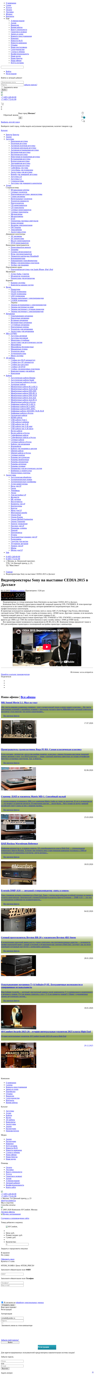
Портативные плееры (20, 327)
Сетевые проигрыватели (21, 210)
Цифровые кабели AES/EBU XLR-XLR (27, 411)
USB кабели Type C (19, 420)
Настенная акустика (19, 154)
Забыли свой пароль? (10, 1340)
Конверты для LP (18, 504)
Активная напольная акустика (23, 148)
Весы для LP (16, 486)
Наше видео (16, 56)
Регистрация (11, 74)
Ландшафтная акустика (20, 163)
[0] (2, 105)
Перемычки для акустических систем (26, 468)
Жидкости (15, 497)
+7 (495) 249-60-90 (8, 97)
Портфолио (10, 1091)
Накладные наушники (20, 318)
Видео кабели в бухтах (20, 433)
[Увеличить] (13, 600)
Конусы (14, 508)
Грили (13, 488)
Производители (12, 1131)
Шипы (13, 548)
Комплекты (10, 1122)
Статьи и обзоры (18, 52)
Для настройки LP (18, 495)
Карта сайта (11, 1187)
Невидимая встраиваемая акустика (25, 157)
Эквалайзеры (16, 230)
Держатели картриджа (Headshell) (25, 256)
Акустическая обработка (21, 477)
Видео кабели (16, 431)
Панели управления (19, 524)
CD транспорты (17, 207)
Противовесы (16, 532)
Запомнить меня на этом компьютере (16, 1325)
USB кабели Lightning (20, 422)
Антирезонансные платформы (23, 482)
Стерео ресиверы (18, 196)
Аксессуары (11, 475)
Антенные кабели (18, 384)
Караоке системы (18, 283)
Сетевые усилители (19, 192)
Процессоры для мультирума (23, 278)
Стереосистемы (17, 181)
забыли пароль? (30, 85)
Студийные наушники (20, 325)
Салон (8, 5)
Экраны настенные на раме (22, 307)
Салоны (9, 1085)
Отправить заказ (8, 1305)
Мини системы (17, 356)
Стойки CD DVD (18, 367)
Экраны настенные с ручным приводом (27, 309)
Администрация (17, 21)
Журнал (9, 14)
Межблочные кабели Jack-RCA (24, 400)
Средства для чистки (19, 541)
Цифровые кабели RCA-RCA (23, 404)
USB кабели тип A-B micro (22, 429)
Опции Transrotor (18, 521)
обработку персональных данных (30, 1302)
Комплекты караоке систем (22, 285)
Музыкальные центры (20, 190)
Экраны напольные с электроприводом (27, 298)
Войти (8, 71)
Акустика (10, 139)
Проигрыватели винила (21, 247)
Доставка (10, 12)
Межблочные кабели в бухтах (23, 402)
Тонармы (14, 249)
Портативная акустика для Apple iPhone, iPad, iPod (32, 269)
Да (20, 118)
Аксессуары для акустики (21, 172)
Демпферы (15, 490)
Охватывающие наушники (22, 316)
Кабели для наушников (20, 444)
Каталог (4, 130)
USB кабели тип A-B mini (21, 426)
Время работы (17, 27)
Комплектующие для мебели (23, 371)
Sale (7, 552)
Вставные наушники (19, 320)
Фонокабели (16, 446)
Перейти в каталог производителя (15, 674)
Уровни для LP (17, 546)
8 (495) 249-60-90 (13, 557)
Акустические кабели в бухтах (23, 382)
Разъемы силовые (18, 466)
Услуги (9, 7)
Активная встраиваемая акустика (25, 150)
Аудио (8, 185)
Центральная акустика (20, 165)
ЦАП (13, 219)
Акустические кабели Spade (22, 380)
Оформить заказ (7, 1259)
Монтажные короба (19, 513)
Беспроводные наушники (21, 322)
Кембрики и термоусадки (21, 471)
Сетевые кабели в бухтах (21, 442)
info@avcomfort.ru (8, 1201)
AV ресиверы (16, 236)
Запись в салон (17, 34)
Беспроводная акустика (20, 152)
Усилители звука (18, 351)
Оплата (9, 10)
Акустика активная (19, 336)
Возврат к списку (17, 591)
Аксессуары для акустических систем (26, 342)
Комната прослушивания (21, 36)
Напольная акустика (19, 141)
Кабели (9, 375)
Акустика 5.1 (16, 179)
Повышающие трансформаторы (24, 261)
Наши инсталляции (19, 47)
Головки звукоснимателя (21, 252)
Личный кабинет (13, 1183)
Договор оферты (8, 1212)
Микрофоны (16, 345)
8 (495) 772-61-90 (13, 559)
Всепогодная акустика (20, 161)
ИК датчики (16, 499)
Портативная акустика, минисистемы (26, 194)
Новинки (14, 38)
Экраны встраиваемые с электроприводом (28, 305)
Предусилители (17, 203)
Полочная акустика (19, 143)
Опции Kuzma (17, 517)
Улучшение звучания (19, 544)
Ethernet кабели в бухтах (21, 453)
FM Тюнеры (16, 227)
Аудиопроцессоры (18, 353)
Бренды (9, 135)
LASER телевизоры (19, 300)
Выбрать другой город (10, 122)
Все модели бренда (11, 716)
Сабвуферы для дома (19, 168)
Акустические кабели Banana (23, 378)
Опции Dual (16, 515)
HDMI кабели (16, 417)
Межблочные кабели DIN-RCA (24, 393)
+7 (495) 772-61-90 (8, 99)
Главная (9, 572)
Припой (14, 530)
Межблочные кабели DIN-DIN (23, 391)
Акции (9, 137)
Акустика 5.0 (16, 177)
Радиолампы (16, 539)
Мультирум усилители (20, 276)
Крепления (15, 373)
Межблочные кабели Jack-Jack (23, 398)
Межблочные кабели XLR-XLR (24, 389)
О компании (11, 3)
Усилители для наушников (22, 329)
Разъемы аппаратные (19, 462)
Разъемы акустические (20, 457)
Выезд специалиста (19, 29)
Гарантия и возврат (19, 32)
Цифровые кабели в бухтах (22, 413)
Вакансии (15, 25)
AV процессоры (17, 238)
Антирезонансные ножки (21, 479)
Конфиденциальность (20, 54)
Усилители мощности (20, 201)
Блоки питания (17, 223)
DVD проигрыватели (20, 243)
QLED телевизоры (18, 291)
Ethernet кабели (17, 451)
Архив (13, 23)
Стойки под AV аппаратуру (22, 362)
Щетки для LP (17, 550)
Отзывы (14, 45)
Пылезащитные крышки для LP (24, 537)
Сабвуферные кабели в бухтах (23, 437)
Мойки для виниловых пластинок (25, 263)
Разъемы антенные (18, 464)
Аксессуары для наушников (22, 331)
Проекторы (15, 289)
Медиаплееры (16, 214)
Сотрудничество (17, 49)
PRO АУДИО (11, 333)
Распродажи (11, 1129)
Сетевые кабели (17, 440)
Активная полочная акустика (23, 146)
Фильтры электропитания (21, 225)
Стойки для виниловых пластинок (25, 369)
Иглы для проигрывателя (21, 254)
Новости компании (19, 43)
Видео (8, 287)
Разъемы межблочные (20, 460)
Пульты (14, 535)
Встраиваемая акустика (20, 159)
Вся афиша (28, 697)
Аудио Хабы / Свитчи (20, 274)
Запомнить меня (11, 87)
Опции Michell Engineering (22, 519)
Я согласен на (24, 1302)
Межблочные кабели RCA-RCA (24, 387)
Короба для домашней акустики (24, 174)
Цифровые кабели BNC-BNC (23, 409)
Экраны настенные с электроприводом (27, 311)
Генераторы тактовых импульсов (24, 221)
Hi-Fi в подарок (17, 63)
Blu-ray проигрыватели (20, 241)
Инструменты (16, 502)
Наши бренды (16, 58)
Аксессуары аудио (18, 232)
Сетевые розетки (18, 455)
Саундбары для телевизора (22, 170)
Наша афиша (16, 60)
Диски (13, 493)
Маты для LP (16, 510)
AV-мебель (10, 358)
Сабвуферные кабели (19, 435)
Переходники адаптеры (20, 473)
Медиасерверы (17, 216)
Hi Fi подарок (11, 1146)
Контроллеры (16, 506)
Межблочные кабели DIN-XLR (24, 395)
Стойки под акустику (20, 364)
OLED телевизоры (18, 294)
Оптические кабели (19, 415)
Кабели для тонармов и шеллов (24, 448)
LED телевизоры (18, 296)
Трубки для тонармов (20, 265)
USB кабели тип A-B (19, 424)
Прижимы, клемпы (19, 528)
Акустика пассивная (19, 338)
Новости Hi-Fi (17, 41)
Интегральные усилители (21, 199)
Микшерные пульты (19, 349)
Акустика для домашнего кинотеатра (26, 183)
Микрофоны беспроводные (22, 347)
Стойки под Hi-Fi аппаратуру (23, 360)
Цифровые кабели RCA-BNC (23, 406)
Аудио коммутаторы (19, 484)
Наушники (10, 314)
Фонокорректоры (18, 258)
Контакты (10, 16)
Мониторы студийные (20, 340)
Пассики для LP (17, 526)
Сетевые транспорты (19, 212)
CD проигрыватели (19, 205)
